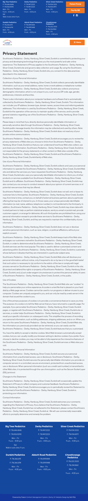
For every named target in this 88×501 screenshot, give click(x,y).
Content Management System (37, 497)
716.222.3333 (52, 27)
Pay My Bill (75, 10)
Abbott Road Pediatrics (33, 22)
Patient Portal (75, 4)
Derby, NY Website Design (58, 497)
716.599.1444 (30, 25)
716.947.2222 (30, 4)
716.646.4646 (9, 4)
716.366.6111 (8, 25)
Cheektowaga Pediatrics (51, 23)
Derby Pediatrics (30, 2)
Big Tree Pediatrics (10, 2)
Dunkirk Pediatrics (9, 22)
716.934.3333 (52, 4)
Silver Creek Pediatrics (54, 2)
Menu (78, 42)
